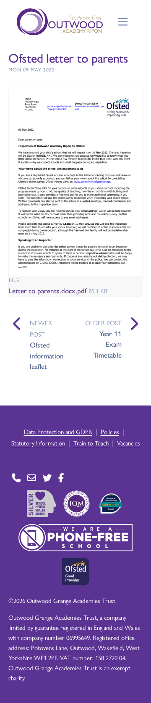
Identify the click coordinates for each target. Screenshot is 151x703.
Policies (110, 431)
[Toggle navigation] (123, 22)
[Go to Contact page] (16, 477)
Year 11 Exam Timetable (107, 344)
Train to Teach (91, 442)
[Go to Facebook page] (61, 477)
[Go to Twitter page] (47, 477)
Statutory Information (38, 442)
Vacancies (128, 442)
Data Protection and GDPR (58, 431)
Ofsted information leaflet (47, 355)
